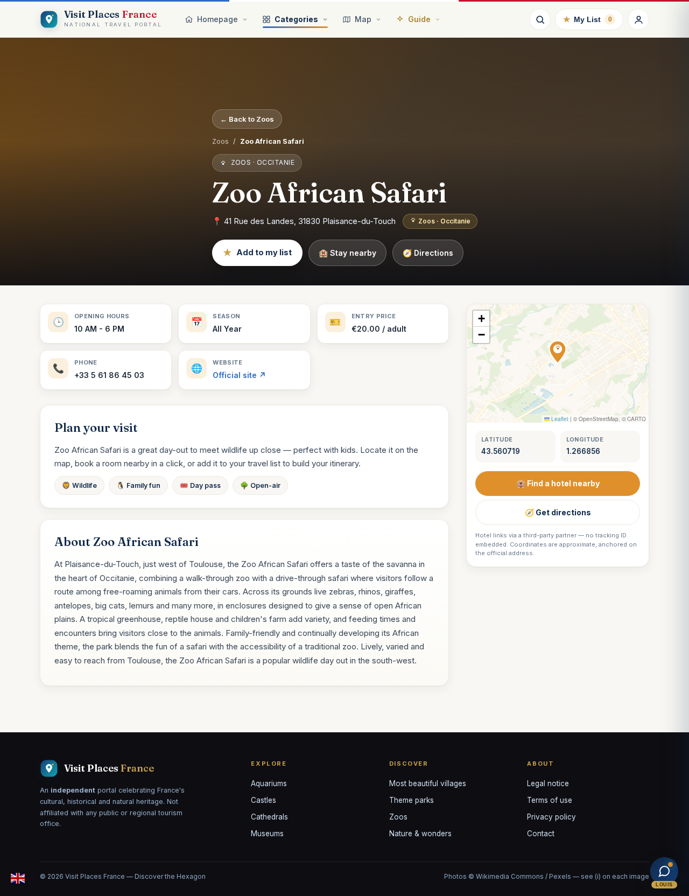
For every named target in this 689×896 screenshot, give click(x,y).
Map (363, 19)
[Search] (540, 19)
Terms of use (549, 800)
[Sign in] (638, 19)
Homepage (217, 19)
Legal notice (548, 783)
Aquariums (269, 783)
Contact (540, 833)
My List (587, 19)
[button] (558, 352)
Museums (267, 833)
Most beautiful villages (427, 783)
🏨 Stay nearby (347, 252)
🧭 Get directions (558, 512)
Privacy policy (551, 817)
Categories (296, 19)
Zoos (220, 141)
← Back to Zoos (247, 119)
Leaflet (559, 419)
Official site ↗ (239, 375)
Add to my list (257, 252)
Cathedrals (269, 817)
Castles (263, 800)
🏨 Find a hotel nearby (558, 483)
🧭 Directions (428, 252)
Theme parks (411, 800)
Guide (419, 19)
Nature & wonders (420, 833)
